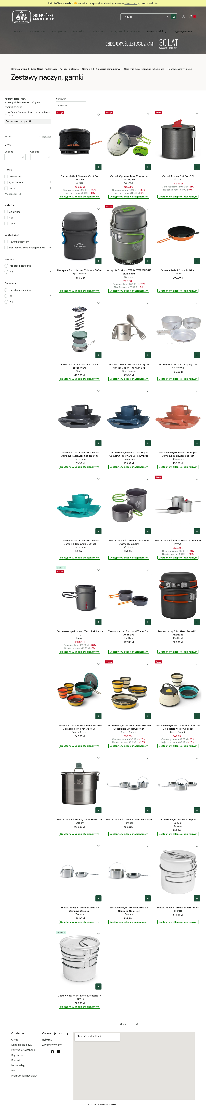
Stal (11, 217)
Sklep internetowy (102, 1104)
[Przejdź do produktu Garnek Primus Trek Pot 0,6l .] (178, 141)
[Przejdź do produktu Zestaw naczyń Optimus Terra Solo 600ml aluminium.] (128, 505)
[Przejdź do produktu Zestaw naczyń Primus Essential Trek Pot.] (178, 505)
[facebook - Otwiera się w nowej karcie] (52, 1051)
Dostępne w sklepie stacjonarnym (27, 247)
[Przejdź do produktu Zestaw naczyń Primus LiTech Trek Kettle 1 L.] (79, 596)
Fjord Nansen (16, 182)
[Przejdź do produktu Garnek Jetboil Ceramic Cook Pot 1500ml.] (79, 141)
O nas (14, 1039)
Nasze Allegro (19, 1065)
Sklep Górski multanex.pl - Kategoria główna (54, 69)
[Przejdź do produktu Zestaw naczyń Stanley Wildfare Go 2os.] (79, 784)
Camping (87, 69)
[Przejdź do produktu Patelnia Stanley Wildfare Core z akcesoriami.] (79, 329)
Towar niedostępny (19, 241)
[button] (173, 16)
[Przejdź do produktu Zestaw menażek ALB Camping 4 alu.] (178, 329)
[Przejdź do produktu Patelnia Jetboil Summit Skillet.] (178, 235)
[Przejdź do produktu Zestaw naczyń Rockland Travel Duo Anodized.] (128, 596)
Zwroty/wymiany (52, 1044)
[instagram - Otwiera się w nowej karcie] (58, 1051)
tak (11, 295)
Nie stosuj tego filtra (20, 265)
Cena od (9, 151)
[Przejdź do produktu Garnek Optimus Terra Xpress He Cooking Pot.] (128, 141)
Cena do (34, 151)
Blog (13, 1070)
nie (11, 271)
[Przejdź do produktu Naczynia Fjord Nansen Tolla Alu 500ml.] (79, 235)
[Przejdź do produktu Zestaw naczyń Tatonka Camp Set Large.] (128, 784)
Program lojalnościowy (24, 1075)
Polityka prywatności (23, 1050)
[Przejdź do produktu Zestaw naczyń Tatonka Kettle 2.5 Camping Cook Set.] (128, 872)
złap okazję (132, 3)
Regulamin (17, 1055)
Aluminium (14, 211)
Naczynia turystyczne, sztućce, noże (144, 69)
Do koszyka (98, 167)
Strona (123, 1024)
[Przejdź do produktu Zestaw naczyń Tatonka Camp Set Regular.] (178, 784)
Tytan (12, 223)
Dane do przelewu (21, 1044)
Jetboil (12, 188)
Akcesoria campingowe (107, 69)
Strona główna (19, 69)
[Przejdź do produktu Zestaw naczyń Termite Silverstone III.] (178, 872)
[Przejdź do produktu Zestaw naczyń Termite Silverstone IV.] (79, 960)
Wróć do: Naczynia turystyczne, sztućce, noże (29, 114)
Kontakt (15, 1060)
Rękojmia (47, 1039)
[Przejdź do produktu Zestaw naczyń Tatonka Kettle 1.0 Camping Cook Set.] (79, 872)
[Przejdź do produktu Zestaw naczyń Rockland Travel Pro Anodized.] (178, 596)
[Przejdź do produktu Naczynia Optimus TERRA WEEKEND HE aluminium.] (128, 235)
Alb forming (15, 176)
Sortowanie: (62, 98)
